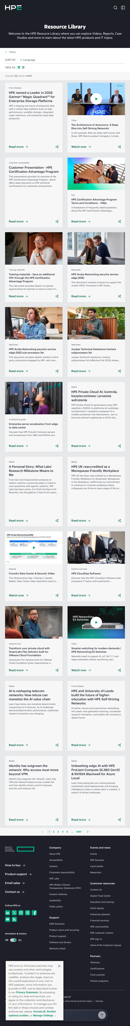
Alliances (95, 962)
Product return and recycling (64, 930)
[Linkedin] (7, 912)
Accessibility (56, 860)
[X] (14, 912)
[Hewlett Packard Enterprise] (13, 7)
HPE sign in (96, 939)
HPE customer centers (101, 932)
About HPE (54, 853)
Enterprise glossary (100, 914)
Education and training (102, 902)
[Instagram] (20, 912)
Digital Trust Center (100, 895)
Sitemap (99, 1001)
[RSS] (14, 919)
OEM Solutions (57, 923)
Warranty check (57, 948)
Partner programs (99, 980)
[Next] (88, 832)
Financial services (99, 920)
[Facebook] (34, 912)
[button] (59, 965)
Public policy (56, 906)
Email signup (97, 908)
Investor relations (58, 894)
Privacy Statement (27, 992)
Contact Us (96, 889)
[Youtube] (7, 919)
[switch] (11, 940)
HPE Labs (54, 878)
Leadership (55, 900)
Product (16, 874)
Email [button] (12, 883)
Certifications (97, 968)
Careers (53, 866)
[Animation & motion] (13, 940)
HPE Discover (97, 860)
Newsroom (95, 872)
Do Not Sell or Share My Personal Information (72, 1001)
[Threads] (27, 912)
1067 (78, 831)
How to (13, 865)
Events (93, 853)
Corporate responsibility (62, 872)
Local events (96, 866)
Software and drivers (60, 942)
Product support (57, 936)
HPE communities (99, 926)
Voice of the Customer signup (105, 945)
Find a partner (97, 974)
